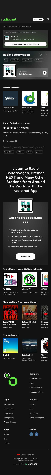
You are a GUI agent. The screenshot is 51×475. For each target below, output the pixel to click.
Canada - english (27, 455)
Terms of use (9, 404)
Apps (31, 409)
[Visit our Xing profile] (37, 434)
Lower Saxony (28, 148)
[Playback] (45, 73)
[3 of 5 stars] (11, 128)
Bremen (16, 148)
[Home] (4, 26)
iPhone (6, 434)
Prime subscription (36, 418)
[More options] (46, 54)
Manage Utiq (9, 418)
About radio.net (35, 379)
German (7, 148)
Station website (9, 141)
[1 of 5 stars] (4, 128)
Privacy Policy (9, 409)
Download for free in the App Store (25, 44)
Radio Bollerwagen (25, 74)
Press (31, 383)
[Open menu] (48, 19)
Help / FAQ (33, 413)
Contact (32, 404)
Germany (40, 148)
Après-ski (15, 60)
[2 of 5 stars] (8, 128)
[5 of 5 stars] (18, 128)
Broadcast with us (36, 392)
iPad (5, 439)
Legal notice (8, 413)
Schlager (39, 60)
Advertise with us (36, 388)
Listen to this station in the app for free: (20, 32)
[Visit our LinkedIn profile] (31, 434)
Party (6, 60)
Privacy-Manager (10, 422)
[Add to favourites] (40, 55)
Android (7, 443)
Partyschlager (27, 60)
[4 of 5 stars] (15, 128)
